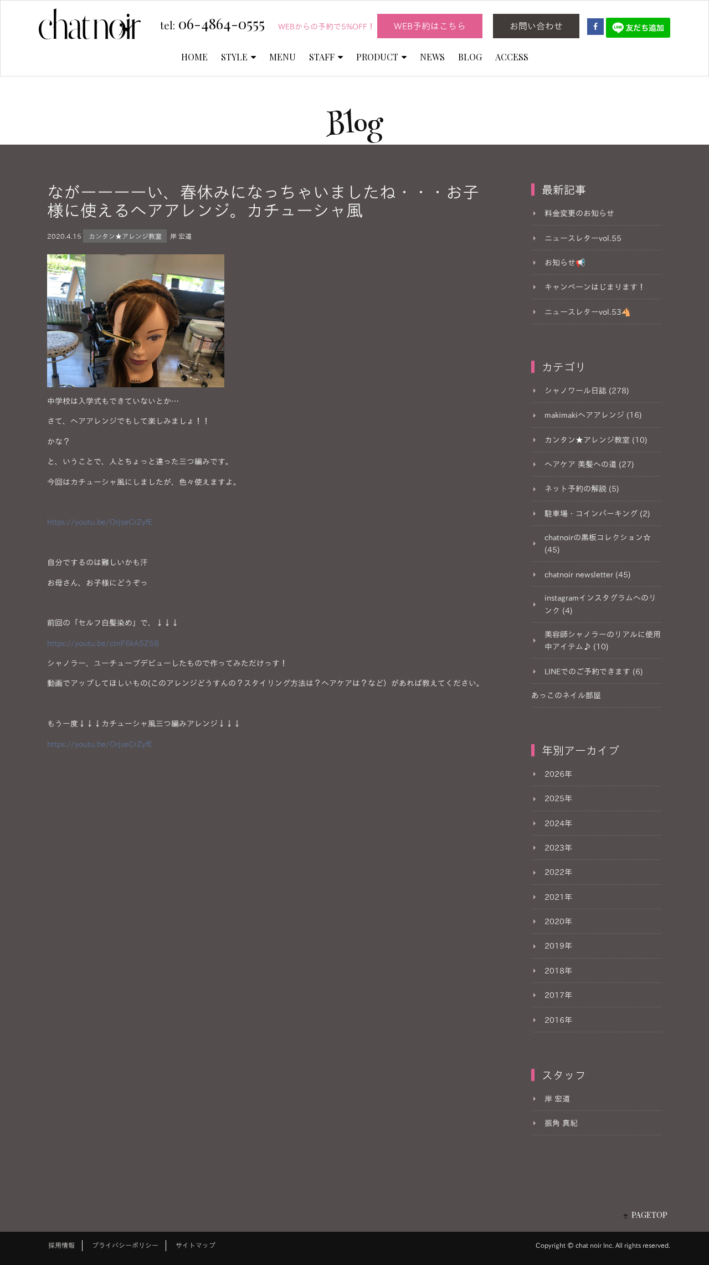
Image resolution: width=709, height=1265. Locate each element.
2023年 (558, 848)
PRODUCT (377, 57)
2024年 (558, 823)
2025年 (558, 798)
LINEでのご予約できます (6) (593, 671)
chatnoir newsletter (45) (587, 574)
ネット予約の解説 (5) (581, 489)
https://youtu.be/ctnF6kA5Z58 (103, 643)
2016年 (558, 1020)
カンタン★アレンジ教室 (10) (596, 440)
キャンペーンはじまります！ (594, 287)
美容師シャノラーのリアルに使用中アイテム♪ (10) (602, 641)
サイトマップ (195, 1245)
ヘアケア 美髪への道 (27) (589, 464)
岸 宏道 (181, 236)
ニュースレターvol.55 (582, 238)
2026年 (558, 774)
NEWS (432, 57)
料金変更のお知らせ (579, 213)
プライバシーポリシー (125, 1245)
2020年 (558, 921)
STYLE (234, 57)
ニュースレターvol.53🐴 (587, 312)
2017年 (558, 995)
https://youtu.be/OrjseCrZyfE (99, 522)
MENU (282, 57)
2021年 (558, 897)
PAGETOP (649, 1215)
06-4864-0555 (212, 24)
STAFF (322, 57)
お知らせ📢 (564, 263)
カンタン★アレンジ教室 (125, 236)
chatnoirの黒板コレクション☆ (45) (597, 544)
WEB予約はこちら (430, 26)
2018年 (558, 971)
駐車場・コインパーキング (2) (597, 514)
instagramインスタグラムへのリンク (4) (600, 604)
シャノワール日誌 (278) (586, 391)
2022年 (558, 872)
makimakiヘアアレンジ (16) (593, 415)
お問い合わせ (536, 26)
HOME (194, 57)
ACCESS (511, 57)
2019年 (558, 946)
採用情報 (61, 1245)
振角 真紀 (561, 1123)
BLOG (470, 57)
